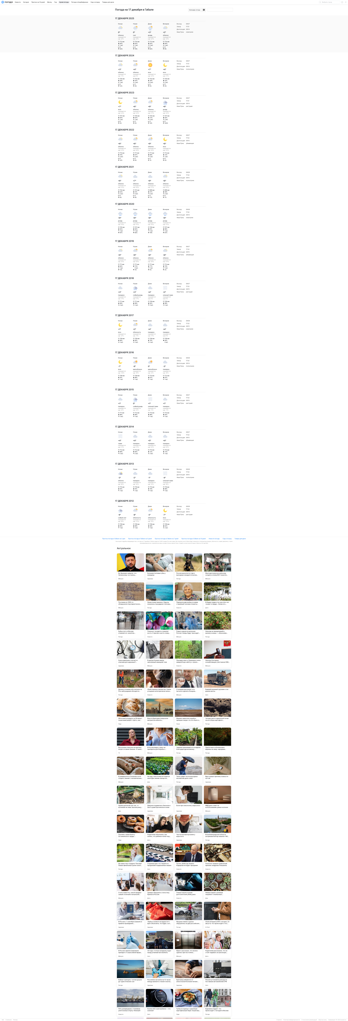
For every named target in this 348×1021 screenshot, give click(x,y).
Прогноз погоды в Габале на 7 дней (166, 538)
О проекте (279, 1019)
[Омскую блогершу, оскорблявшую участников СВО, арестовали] (217, 654)
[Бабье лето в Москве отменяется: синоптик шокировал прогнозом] (130, 625)
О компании (9, 1019)
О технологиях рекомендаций (309, 1019)
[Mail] (2, 2)
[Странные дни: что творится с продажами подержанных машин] (159, 857)
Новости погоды (214, 538)
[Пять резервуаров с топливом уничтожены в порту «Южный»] (130, 1002)
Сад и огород (227, 538)
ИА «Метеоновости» (341, 1019)
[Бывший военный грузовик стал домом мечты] (217, 683)
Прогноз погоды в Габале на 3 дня (113, 538)
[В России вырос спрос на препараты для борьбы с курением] (159, 741)
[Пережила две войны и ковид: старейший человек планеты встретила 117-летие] (188, 596)
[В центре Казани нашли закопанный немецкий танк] (159, 654)
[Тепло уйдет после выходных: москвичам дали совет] (188, 770)
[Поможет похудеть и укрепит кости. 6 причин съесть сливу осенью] (159, 625)
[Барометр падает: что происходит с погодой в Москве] (217, 1002)
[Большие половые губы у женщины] (159, 567)
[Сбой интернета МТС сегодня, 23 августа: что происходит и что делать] (217, 915)
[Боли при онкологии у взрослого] (188, 799)
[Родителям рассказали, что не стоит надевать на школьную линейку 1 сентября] (217, 944)
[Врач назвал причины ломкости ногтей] (217, 770)
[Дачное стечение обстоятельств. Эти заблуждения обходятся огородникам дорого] (130, 683)
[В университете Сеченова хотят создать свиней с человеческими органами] (130, 770)
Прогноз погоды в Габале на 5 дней (140, 538)
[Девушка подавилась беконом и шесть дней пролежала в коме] (159, 799)
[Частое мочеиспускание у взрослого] (188, 828)
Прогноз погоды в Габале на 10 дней (193, 538)
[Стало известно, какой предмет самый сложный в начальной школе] (130, 886)
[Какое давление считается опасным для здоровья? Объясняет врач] (130, 654)
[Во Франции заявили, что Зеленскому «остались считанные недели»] (130, 567)
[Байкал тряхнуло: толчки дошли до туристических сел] (130, 973)
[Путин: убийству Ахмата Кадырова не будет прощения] (188, 857)
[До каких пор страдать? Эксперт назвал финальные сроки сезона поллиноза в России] (130, 857)
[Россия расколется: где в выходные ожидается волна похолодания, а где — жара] (188, 567)
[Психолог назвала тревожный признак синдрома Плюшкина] (217, 857)
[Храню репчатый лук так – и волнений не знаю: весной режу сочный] (130, 799)
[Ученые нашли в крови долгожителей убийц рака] (188, 886)
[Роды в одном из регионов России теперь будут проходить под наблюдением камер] (188, 625)
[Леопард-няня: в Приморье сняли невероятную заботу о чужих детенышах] (188, 654)
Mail (3, 1019)
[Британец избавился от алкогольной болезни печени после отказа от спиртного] (188, 973)
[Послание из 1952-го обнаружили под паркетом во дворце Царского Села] (130, 596)
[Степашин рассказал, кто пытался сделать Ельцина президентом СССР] (188, 683)
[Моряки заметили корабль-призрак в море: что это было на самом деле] (188, 712)
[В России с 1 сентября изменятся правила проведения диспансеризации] (130, 915)
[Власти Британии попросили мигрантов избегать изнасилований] (159, 712)
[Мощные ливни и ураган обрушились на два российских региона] (188, 915)
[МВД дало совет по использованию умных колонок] (217, 799)
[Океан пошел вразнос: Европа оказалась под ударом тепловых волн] (159, 596)
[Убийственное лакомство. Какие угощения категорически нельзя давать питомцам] (159, 683)
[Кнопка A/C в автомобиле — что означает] (159, 1002)
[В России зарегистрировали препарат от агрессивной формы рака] (130, 944)
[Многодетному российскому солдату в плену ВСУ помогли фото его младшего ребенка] (217, 567)
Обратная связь (322, 1019)
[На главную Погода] (8, 2)
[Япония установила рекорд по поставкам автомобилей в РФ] (217, 973)
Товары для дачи (240, 538)
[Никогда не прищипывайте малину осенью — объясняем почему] (217, 625)
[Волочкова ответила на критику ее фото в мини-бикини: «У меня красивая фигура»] (130, 741)
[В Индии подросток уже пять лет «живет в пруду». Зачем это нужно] (217, 596)
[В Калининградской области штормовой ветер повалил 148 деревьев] (217, 828)
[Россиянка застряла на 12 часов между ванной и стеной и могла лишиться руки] (159, 973)
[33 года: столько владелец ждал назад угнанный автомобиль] (159, 944)
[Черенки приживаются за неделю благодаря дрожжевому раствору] (188, 741)
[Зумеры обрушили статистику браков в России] (159, 886)
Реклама (15, 1019)
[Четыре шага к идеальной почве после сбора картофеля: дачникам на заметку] (217, 712)
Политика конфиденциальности (291, 1019)
